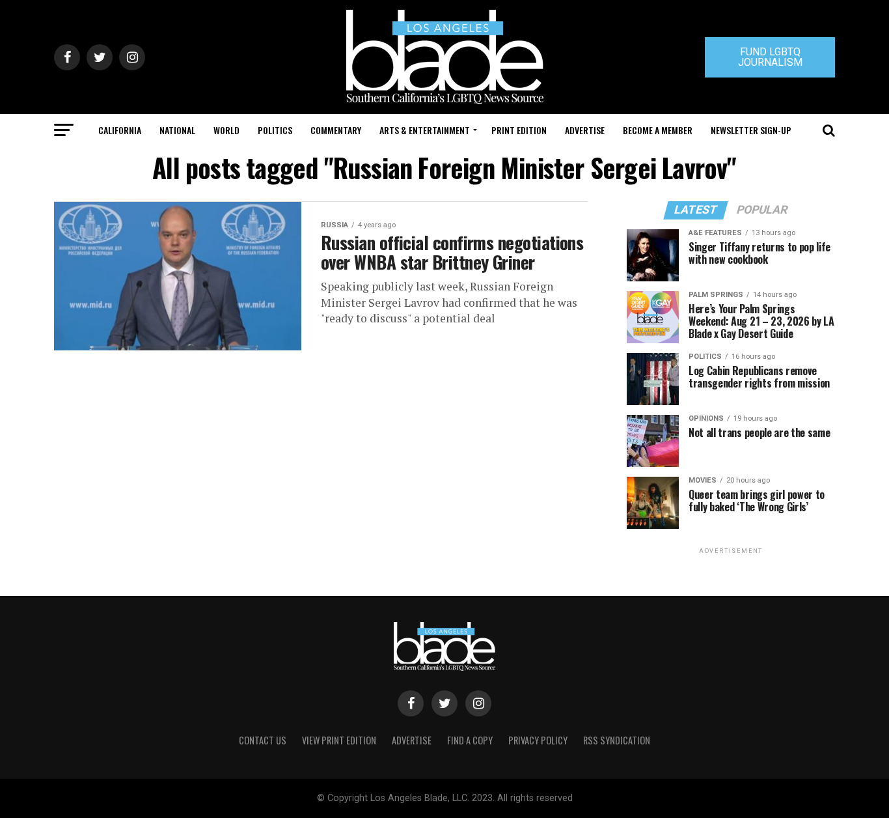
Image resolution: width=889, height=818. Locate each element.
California (119, 130)
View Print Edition (339, 740)
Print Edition (519, 130)
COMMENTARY (335, 130)
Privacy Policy (538, 740)
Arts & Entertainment (424, 130)
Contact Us (262, 740)
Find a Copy (470, 740)
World (226, 130)
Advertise (585, 130)
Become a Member (657, 130)
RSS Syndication (616, 740)
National (177, 130)
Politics (275, 130)
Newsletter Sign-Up (751, 130)
